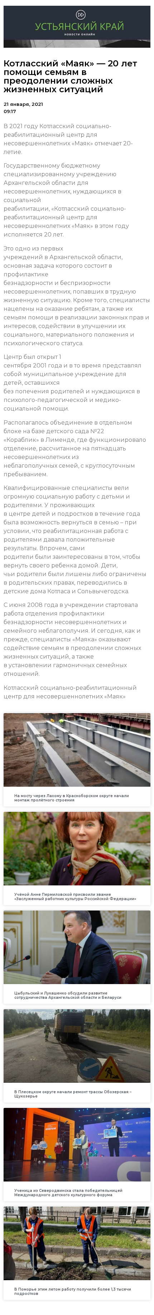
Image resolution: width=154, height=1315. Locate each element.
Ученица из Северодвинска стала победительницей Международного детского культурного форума (68, 1192)
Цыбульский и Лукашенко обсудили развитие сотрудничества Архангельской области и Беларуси (67, 995)
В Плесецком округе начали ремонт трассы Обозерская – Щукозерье (72, 1094)
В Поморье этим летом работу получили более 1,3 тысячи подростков (72, 1291)
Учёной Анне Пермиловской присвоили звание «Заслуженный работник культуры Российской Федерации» (75, 896)
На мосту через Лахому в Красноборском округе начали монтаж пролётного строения (71, 798)
